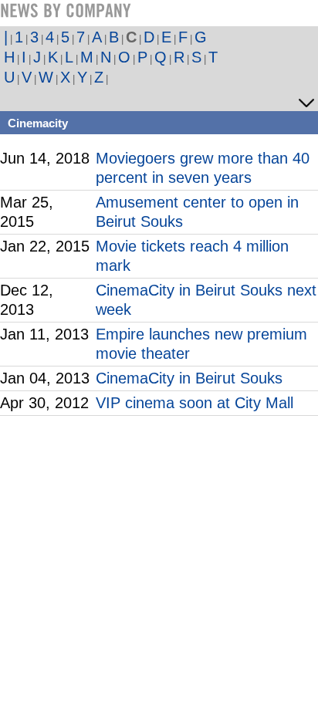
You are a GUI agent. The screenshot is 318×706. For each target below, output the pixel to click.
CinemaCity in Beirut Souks (189, 378)
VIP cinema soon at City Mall (194, 402)
